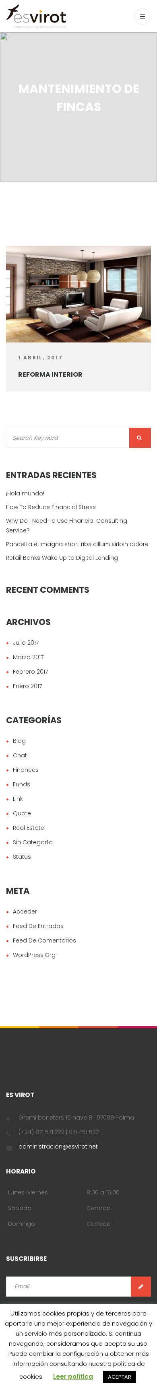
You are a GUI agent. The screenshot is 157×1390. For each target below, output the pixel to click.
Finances (26, 770)
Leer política (73, 1376)
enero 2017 (27, 686)
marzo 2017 (28, 657)
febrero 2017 (30, 672)
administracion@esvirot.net (58, 1147)
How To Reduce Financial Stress (51, 507)
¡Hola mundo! (25, 493)
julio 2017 (26, 643)
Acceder (25, 911)
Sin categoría (33, 842)
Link (18, 799)
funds (21, 784)
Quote (22, 813)
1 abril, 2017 (40, 357)
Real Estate (28, 828)
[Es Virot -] (36, 16)
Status (22, 857)
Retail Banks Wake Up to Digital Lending (62, 558)
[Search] (140, 438)
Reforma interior (50, 374)
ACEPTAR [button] (119, 1377)
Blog (19, 741)
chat (20, 755)
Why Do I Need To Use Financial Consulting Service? (66, 525)
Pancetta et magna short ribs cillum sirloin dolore (77, 544)
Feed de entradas (38, 926)
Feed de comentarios (44, 940)
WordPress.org (34, 955)
